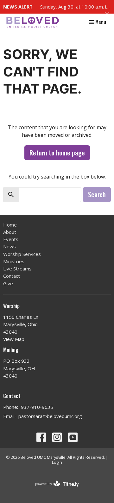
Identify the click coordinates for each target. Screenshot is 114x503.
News (9, 246)
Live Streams (17, 268)
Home (10, 224)
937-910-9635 (37, 407)
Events (10, 239)
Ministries (13, 261)
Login (57, 462)
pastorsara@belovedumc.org (50, 416)
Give (8, 283)
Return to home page (57, 152)
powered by (53, 489)
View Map (13, 339)
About (9, 232)
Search (97, 194)
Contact (11, 276)
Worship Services (22, 254)
